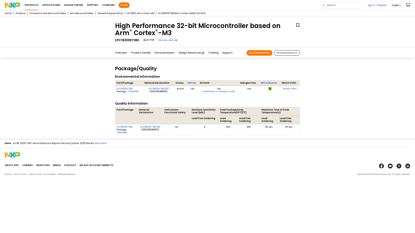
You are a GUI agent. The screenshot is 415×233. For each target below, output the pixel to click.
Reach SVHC (290, 88)
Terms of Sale (35, 174)
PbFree (192, 82)
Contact (70, 165)
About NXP (12, 165)
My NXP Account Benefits (96, 165)
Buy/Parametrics (259, 52)
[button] (396, 5)
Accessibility (49, 174)
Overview (121, 53)
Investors (43, 165)
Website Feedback (67, 174)
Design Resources (189, 53)
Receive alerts (167, 40)
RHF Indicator (269, 82)
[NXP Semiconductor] (12, 5)
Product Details (141, 53)
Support (227, 53)
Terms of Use (20, 174)
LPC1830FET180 (125, 88)
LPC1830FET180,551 (159, 88)
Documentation (164, 53)
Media (57, 165)
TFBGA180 (133, 91)
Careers (27, 165)
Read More (101, 143)
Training (213, 53)
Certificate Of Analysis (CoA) (218, 91)
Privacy (8, 174)
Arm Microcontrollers (81, 13)
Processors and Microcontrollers (48, 13)
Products (21, 13)
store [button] (124, 5)
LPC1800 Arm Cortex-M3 (140, 13)
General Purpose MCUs (110, 13)
